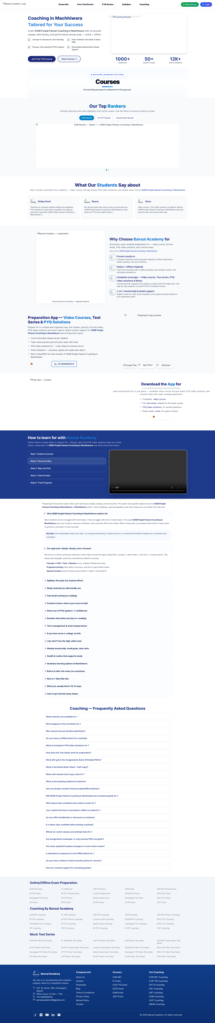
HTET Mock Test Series (70, 956)
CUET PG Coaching (101, 915)
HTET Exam (66, 902)
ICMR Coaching (156, 996)
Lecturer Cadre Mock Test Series (106, 947)
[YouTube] (47, 1015)
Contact (80, 1004)
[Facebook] (35, 1015)
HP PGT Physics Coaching (71, 919)
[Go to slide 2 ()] (108, 170)
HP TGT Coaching (68, 924)
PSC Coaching (156, 988)
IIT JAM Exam (66, 889)
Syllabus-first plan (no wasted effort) (65, 580)
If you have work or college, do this (64, 633)
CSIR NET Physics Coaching (168, 915)
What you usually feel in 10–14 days (64, 686)
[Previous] (38, 146)
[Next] (177, 146)
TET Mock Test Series (38, 956)
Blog (78, 988)
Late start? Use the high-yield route (64, 641)
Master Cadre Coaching (102, 924)
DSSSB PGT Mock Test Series (137, 947)
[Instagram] (41, 1015)
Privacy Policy (82, 996)
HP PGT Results (104, 118)
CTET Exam (161, 902)
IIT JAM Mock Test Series (71, 940)
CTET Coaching (163, 928)
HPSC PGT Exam (163, 893)
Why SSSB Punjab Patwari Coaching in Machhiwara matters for (77, 513)
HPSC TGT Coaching (165, 924)
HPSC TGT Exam (163, 898)
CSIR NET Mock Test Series (40, 940)
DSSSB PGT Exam (132, 893)
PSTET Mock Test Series (135, 956)
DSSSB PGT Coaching (134, 919)
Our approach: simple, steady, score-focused (69, 548)
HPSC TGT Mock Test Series (168, 952)
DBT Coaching (156, 992)
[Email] (59, 1015)
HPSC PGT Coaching (165, 919)
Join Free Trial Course (41, 59)
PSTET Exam (130, 902)
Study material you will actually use (64, 588)
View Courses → (69, 59)
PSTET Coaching (132, 928)
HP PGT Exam (35, 893)
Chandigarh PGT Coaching (40, 924)
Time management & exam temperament (67, 626)
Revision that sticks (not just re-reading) (66, 618)
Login (207, 4)
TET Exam (33, 902)
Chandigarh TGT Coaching (136, 924)
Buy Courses (191, 4)
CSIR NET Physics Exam (166, 889)
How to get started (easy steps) (62, 693)
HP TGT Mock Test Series (71, 952)
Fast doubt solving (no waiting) (62, 595)
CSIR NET (117, 977)
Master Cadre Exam (101, 898)
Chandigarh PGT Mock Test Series (43, 952)
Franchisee (81, 985)
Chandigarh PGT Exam (38, 898)
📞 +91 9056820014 (64, 364)
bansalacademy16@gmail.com (50, 1000)
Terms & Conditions (85, 992)
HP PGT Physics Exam (70, 893)
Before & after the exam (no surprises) (66, 671)
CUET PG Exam (99, 889)
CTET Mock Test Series (166, 956)
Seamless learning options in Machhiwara (67, 663)
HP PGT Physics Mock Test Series (75, 947)
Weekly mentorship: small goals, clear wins (68, 648)
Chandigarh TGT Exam (134, 898)
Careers (79, 981)
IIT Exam (117, 981)
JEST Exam (118, 996)
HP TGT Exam (67, 898)
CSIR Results (86, 118)
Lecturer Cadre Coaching (103, 919)
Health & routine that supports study (64, 656)
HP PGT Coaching (36, 919)
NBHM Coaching (157, 1004)
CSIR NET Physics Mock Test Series (168, 941)
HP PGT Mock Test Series (39, 947)
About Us (80, 977)
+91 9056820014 (44, 997)
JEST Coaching (156, 1000)
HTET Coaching (67, 928)
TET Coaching (35, 928)
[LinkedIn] (53, 1015)
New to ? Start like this (58, 678)
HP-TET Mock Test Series (103, 956)
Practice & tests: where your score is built (67, 603)
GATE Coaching (131, 915)
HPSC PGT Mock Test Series (168, 947)
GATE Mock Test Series (134, 940)
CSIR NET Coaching (37, 915)
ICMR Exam (118, 992)
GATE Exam (129, 889)
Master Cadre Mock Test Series (106, 952)
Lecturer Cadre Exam (101, 893)
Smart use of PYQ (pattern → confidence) (67, 610)
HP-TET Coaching (100, 928)
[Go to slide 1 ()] (106, 170)
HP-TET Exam (98, 902)
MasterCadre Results (125, 118)
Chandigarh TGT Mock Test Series (139, 952)
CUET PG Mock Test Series (104, 940)
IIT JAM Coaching (68, 915)
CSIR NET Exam (35, 889)
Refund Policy (82, 1000)
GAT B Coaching (156, 985)
